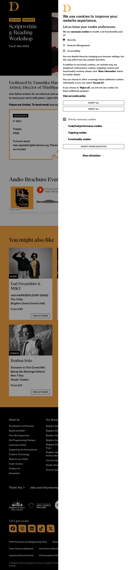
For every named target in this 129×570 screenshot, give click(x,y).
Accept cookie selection (93, 146)
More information (92, 155)
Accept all (93, 103)
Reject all (93, 109)
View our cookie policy (74, 95)
